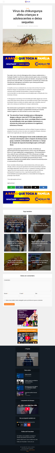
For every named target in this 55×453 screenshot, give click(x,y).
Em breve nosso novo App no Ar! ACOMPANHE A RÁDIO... (31, 387)
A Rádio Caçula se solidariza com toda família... (31, 381)
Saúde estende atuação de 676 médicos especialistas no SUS (39, 243)
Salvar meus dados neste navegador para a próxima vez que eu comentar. (24, 300)
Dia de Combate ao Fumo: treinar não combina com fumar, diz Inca (15, 224)
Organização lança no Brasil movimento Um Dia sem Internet (39, 262)
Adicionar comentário (33, 26)
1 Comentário (27, 395)
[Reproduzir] (19, 342)
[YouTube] (28, 424)
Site (36, 293)
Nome (6, 293)
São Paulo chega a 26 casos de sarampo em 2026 (39, 224)
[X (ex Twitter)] (21, 424)
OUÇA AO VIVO (28, 374)
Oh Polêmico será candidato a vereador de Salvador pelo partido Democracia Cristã (26, 436)
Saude (27, 8)
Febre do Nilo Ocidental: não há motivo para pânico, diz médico (15, 262)
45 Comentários (28, 376)
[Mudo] (33, 342)
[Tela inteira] (35, 342)
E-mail (22, 293)
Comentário (7, 280)
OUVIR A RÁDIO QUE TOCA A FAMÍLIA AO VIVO (27, 439)
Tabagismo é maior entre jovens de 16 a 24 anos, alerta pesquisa (15, 243)
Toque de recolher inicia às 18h (31, 393)
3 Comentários (28, 383)
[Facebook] (25, 424)
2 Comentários (28, 389)
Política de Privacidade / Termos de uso (25, 441)
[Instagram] (18, 424)
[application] (27, 338)
